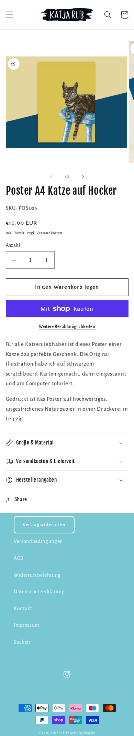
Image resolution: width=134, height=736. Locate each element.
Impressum (26, 625)
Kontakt (23, 608)
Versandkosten (49, 233)
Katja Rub (58, 733)
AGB (19, 558)
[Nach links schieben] (51, 176)
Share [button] (20, 499)
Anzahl (13, 245)
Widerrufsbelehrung (37, 575)
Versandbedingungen (38, 541)
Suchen (22, 642)
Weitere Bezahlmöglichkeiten (67, 326)
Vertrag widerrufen (44, 524)
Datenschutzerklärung (39, 591)
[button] (9, 15)
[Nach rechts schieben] (82, 176)
